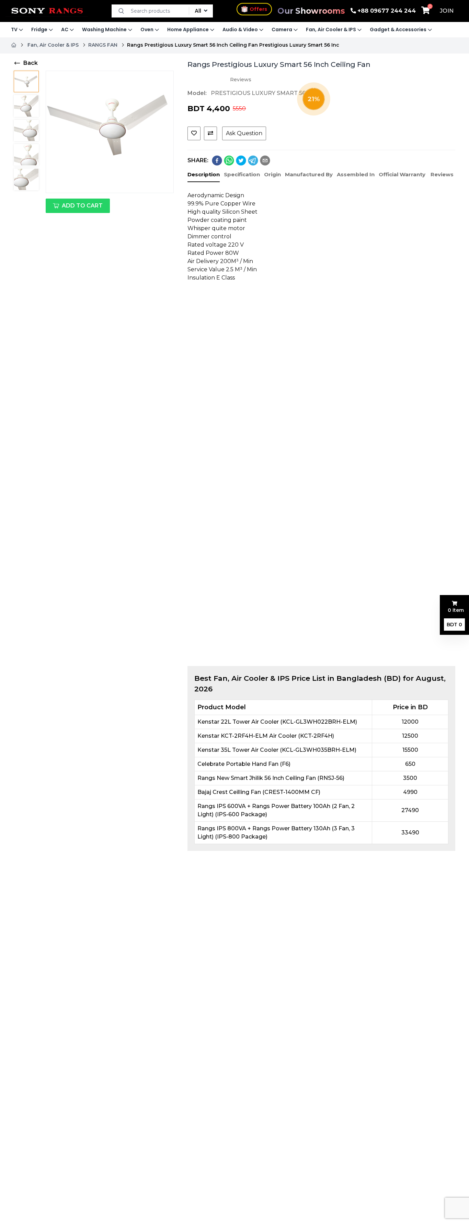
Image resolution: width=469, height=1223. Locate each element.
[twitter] (241, 160)
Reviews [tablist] (442, 174)
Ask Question (244, 133)
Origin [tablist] (272, 174)
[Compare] (210, 133)
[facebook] (217, 160)
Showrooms (311, 11)
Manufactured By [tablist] (309, 174)
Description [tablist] (203, 174)
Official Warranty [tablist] (402, 174)
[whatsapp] (229, 160)
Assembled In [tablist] (356, 174)
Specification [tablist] (242, 174)
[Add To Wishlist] (194, 133)
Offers (258, 8)
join (447, 11)
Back (30, 63)
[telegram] (253, 160)
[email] (265, 160)
